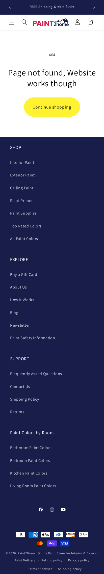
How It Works (22, 299)
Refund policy (52, 560)
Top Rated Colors (26, 226)
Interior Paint (22, 162)
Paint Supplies (23, 213)
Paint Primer (21, 200)
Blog (14, 312)
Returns (17, 411)
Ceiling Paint (21, 188)
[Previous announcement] (9, 7)
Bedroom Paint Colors (30, 460)
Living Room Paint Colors (33, 485)
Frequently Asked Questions (36, 373)
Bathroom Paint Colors (31, 447)
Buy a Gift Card (23, 274)
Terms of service (40, 569)
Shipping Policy (24, 399)
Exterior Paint (22, 175)
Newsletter (20, 325)
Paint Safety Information (32, 338)
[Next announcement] (94, 7)
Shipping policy (70, 569)
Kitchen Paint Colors (28, 473)
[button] (11, 22)
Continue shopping (52, 107)
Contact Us (20, 386)
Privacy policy (78, 560)
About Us (18, 287)
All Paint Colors (24, 238)
